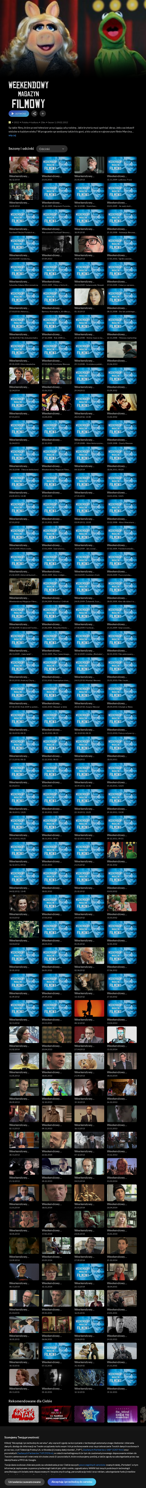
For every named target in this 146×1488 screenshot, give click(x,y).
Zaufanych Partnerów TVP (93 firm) (35, 1453)
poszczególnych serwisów (92, 1464)
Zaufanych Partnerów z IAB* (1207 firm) (103, 1449)
